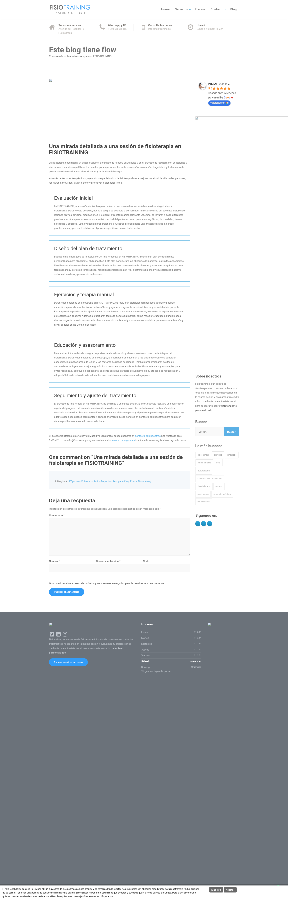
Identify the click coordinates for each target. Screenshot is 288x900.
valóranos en (217, 102)
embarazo (231, 455)
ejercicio (218, 455)
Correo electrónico (108, 561)
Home (165, 9)
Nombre (54, 561)
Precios (200, 9)
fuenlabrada (204, 486)
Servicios (181, 9)
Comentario (57, 515)
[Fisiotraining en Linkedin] (203, 523)
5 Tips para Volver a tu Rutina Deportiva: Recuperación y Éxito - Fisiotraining (109, 481)
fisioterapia (204, 470)
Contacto (217, 9)
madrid (219, 486)
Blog (233, 9)
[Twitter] (209, 523)
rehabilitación (204, 501)
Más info (216, 889)
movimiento (203, 494)
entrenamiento (204, 463)
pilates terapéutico (222, 494)
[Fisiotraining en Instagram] (197, 523)
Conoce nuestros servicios (68, 662)
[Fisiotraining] (70, 9)
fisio (218, 462)
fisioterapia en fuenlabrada (210, 478)
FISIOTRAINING (219, 83)
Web (145, 561)
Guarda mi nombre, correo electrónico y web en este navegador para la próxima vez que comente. (107, 583)
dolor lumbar (203, 455)
